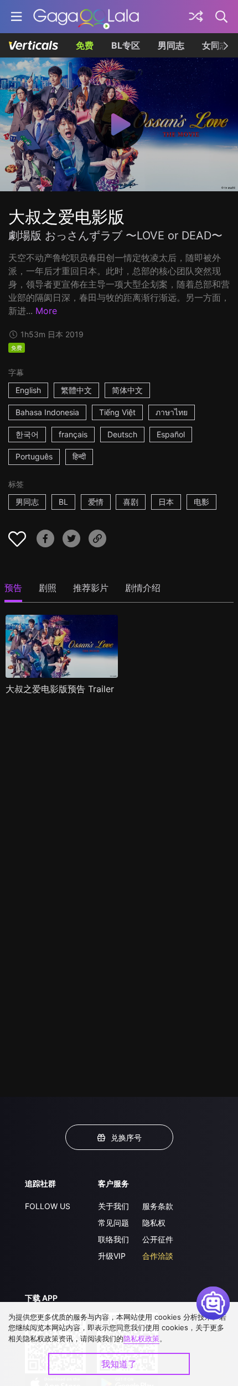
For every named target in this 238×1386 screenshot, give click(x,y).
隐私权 (153, 1222)
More (46, 310)
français (73, 434)
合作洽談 (157, 1256)
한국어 (27, 434)
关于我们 (113, 1206)
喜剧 (130, 501)
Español (171, 434)
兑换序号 (126, 1137)
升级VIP (112, 1256)
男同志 (171, 45)
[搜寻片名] (222, 16)
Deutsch (122, 434)
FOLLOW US (47, 1206)
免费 (85, 45)
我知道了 (119, 1363)
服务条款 (157, 1206)
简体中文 (127, 390)
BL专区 (125, 45)
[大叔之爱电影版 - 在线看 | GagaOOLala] (86, 16)
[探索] (196, 16)
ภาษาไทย (172, 412)
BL (63, 501)
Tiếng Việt (117, 412)
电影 (201, 501)
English (28, 390)
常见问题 (113, 1222)
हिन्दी (79, 456)
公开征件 (157, 1239)
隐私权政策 (141, 1338)
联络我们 (113, 1239)
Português (34, 456)
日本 (166, 501)
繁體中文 (76, 390)
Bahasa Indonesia (47, 412)
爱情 (96, 501)
